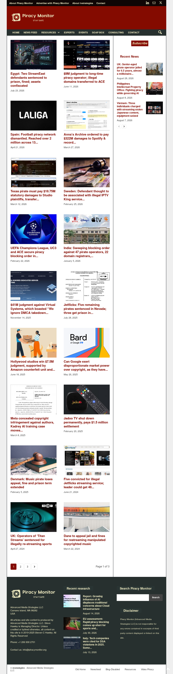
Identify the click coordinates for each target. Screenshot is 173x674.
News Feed (30, 32)
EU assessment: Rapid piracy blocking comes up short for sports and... (96, 623)
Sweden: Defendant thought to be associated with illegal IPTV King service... (86, 195)
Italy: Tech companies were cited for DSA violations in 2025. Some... (96, 643)
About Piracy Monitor (21, 3)
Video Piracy (147, 669)
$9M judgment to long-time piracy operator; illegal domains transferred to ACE (84, 77)
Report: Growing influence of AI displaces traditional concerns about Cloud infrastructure (96, 602)
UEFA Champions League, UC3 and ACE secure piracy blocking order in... (33, 251)
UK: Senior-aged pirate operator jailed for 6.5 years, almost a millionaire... (129, 69)
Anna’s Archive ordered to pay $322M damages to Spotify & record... (86, 138)
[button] (160, 32)
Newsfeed (96, 669)
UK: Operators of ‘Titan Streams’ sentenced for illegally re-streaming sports (31, 539)
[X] (160, 3)
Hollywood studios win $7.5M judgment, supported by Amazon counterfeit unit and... (33, 365)
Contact (100, 3)
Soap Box (98, 32)
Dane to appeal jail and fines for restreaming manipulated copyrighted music (84, 539)
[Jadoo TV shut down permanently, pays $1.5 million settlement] (87, 399)
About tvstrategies (82, 3)
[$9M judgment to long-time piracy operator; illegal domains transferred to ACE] (87, 55)
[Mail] (154, 3)
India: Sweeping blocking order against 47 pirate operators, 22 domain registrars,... (87, 251)
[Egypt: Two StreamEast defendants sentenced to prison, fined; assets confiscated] (34, 55)
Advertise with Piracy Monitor (52, 3)
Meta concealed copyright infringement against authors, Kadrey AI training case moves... (32, 424)
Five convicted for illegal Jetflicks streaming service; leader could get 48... (84, 483)
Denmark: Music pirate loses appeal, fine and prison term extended (32, 483)
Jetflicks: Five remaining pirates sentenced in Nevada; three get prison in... (85, 308)
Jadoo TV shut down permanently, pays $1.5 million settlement (86, 422)
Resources (48, 32)
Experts (69, 32)
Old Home (80, 669)
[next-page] (124, 126)
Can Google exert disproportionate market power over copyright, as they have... (86, 365)
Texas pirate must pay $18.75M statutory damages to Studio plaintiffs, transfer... (33, 195)
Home (15, 32)
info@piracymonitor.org (34, 649)
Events (83, 32)
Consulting (116, 32)
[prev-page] (119, 126)
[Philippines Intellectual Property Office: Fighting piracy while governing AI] (154, 88)
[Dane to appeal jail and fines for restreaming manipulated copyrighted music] (87, 517)
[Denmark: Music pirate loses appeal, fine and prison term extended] (34, 460)
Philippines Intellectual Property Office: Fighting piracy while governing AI (130, 88)
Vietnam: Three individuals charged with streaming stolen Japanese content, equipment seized (130, 109)
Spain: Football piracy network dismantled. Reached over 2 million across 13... (33, 138)
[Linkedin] (147, 3)
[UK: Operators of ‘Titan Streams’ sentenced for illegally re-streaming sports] (34, 517)
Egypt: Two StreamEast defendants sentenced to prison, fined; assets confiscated (29, 79)
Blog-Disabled (113, 669)
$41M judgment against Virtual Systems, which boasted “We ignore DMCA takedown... (33, 308)
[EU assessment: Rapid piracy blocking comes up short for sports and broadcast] (72, 623)
